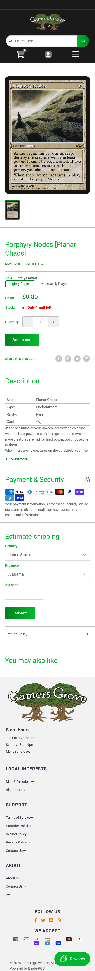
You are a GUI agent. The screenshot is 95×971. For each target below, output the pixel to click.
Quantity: (12, 322)
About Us (13, 878)
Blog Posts (14, 790)
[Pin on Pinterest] (68, 358)
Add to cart (22, 339)
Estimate (20, 613)
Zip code (12, 585)
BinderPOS (36, 968)
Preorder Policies (18, 826)
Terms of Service (18, 817)
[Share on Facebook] (58, 358)
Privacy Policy (16, 842)
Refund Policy (17, 634)
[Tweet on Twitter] (77, 358)
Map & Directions (18, 782)
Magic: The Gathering (24, 264)
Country (11, 546)
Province (12, 565)
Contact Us (14, 850)
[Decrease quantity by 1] (28, 322)
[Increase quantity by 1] (53, 322)
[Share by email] (86, 358)
